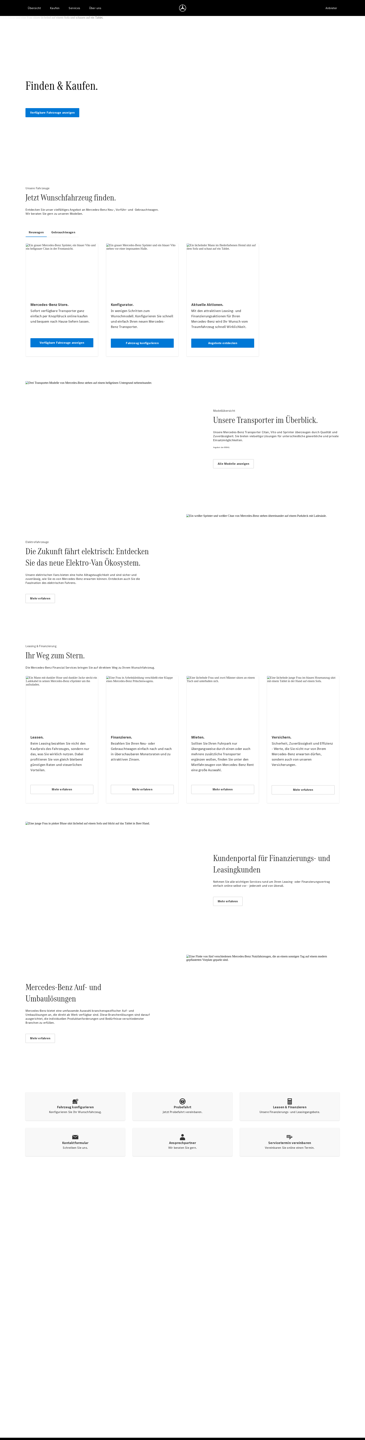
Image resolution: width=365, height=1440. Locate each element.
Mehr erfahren (40, 598)
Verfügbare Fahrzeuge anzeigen (52, 113)
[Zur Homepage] (182, 8)
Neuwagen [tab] (36, 232)
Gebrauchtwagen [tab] (63, 232)
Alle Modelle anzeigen (233, 464)
